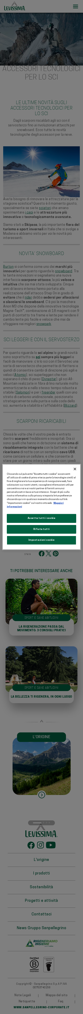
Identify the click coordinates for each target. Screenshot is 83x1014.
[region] (41, 507)
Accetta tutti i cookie (42, 518)
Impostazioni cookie (42, 540)
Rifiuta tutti (41, 529)
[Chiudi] (75, 469)
